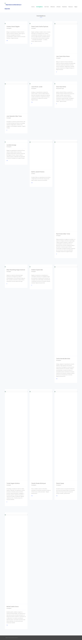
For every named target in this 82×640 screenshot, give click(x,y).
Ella (7, 40)
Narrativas (64, 6)
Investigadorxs (39, 6)
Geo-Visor (46, 6)
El (31, 43)
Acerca (32, 6)
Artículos (59, 6)
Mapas (75, 6)
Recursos (71, 6)
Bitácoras (53, 6)
